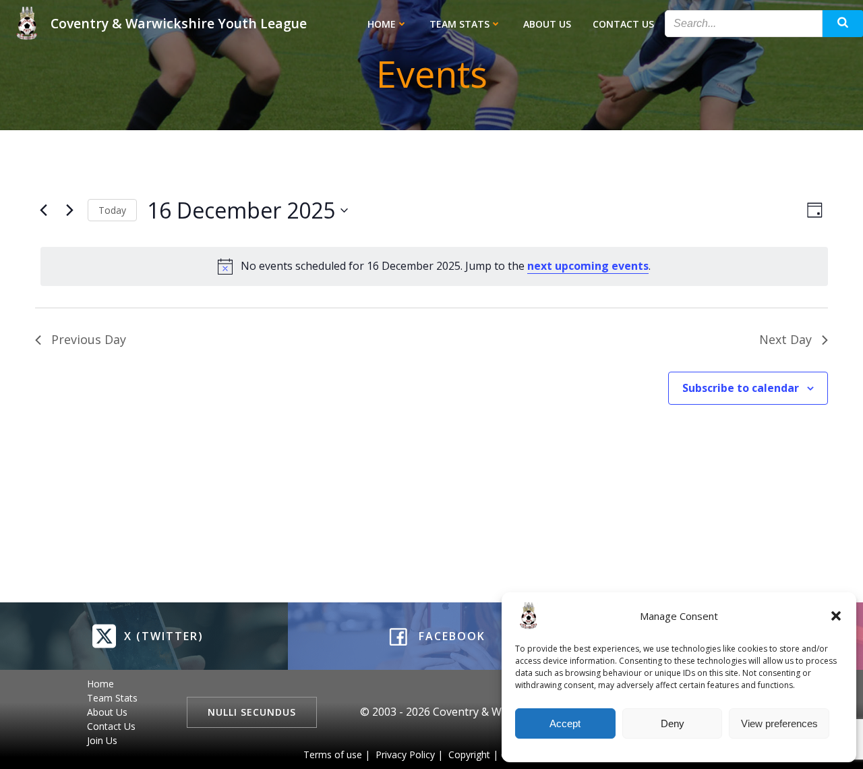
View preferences (779, 723)
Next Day (785, 339)
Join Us (102, 740)
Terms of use (332, 754)
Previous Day (88, 339)
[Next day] (69, 210)
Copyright (469, 754)
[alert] (434, 266)
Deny (672, 723)
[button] (836, 616)
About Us (547, 24)
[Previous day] (43, 210)
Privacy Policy (405, 754)
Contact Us (623, 24)
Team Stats (459, 24)
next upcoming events (588, 265)
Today (112, 210)
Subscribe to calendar (740, 387)
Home (381, 24)
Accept (565, 723)
